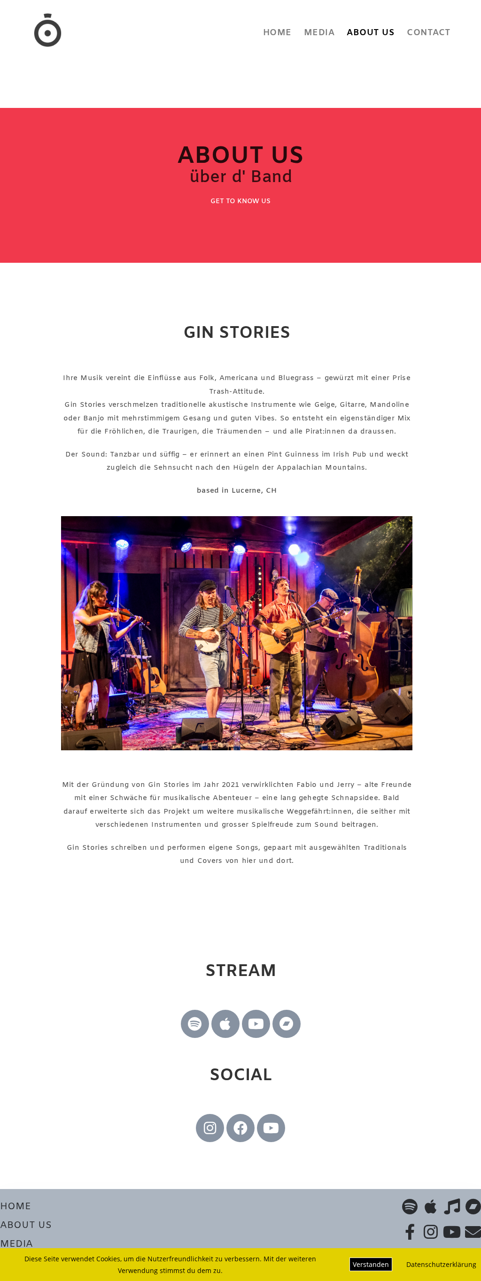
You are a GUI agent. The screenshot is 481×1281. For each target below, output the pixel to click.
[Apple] (225, 1024)
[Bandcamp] (286, 1024)
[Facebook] (240, 1128)
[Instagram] (210, 1128)
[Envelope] (473, 1232)
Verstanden (371, 1264)
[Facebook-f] (410, 1232)
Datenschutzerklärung (441, 1264)
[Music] (452, 1206)
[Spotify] (195, 1024)
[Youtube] (256, 1024)
